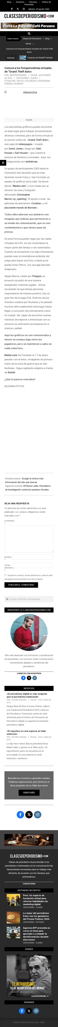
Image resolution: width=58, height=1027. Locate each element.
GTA (27, 81)
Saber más (29, 792)
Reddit (11, 372)
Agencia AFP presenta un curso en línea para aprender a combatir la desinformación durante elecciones (36, 934)
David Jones (16, 148)
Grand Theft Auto (38, 139)
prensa (8, 84)
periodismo (44, 81)
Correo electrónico (8, 567)
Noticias (40, 922)
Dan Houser (21, 152)
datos (20, 81)
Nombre (7, 558)
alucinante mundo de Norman (20, 207)
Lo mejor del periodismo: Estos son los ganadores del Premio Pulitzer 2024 (36, 916)
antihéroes (31, 161)
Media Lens (19, 185)
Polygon (36, 276)
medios (33, 81)
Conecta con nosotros (29, 673)
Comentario (8, 522)
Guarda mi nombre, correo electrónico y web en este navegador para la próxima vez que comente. (28, 577)
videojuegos (25, 144)
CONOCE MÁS (29, 884)
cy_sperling (19, 198)
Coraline (36, 203)
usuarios (18, 84)
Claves (34, 78)
